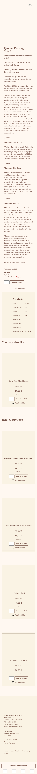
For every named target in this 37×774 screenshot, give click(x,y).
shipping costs (20, 277)
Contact (6, 751)
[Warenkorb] (32, 771)
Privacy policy (26, 751)
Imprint (6, 753)
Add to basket (17, 282)
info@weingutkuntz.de (15, 726)
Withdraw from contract (18, 765)
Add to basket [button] (21, 399)
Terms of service (15, 751)
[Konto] (23, 771)
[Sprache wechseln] (5, 771)
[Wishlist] (14, 771)
